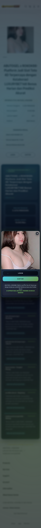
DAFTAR (20, 279)
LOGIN (20, 273)
